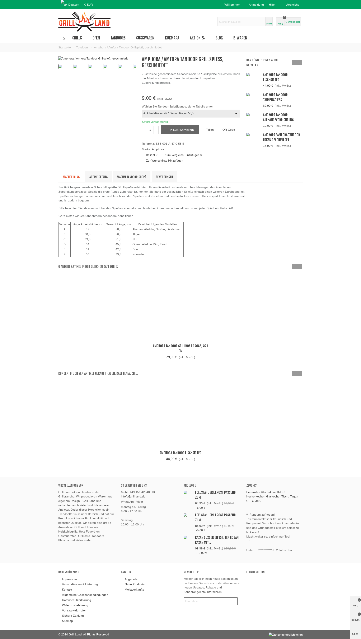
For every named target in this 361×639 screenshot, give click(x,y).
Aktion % (197, 37)
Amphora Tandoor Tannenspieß (275, 97)
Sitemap (67, 621)
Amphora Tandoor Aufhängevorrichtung (278, 117)
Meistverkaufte (134, 589)
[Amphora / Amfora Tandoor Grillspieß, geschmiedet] (93, 58)
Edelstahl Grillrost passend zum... (215, 495)
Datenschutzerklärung (76, 600)
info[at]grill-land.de (133, 496)
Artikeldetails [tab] (98, 177)
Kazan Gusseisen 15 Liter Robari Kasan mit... (217, 540)
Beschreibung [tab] (71, 177)
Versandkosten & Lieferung (80, 584)
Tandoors (118, 37)
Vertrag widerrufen (74, 610)
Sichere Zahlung (73, 615)
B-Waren (240, 37)
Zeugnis (251, 485)
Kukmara (172, 37)
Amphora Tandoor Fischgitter (275, 77)
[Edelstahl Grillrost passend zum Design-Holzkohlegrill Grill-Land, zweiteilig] (188, 514)
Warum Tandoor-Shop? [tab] (131, 177)
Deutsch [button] (73, 4)
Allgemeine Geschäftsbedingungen (85, 594)
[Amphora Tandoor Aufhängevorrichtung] (253, 114)
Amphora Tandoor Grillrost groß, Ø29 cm (180, 348)
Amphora (158, 149)
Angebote (190, 485)
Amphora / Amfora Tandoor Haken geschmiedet (281, 137)
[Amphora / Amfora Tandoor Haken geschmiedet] (237, 59)
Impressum (69, 579)
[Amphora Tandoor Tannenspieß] (253, 94)
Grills (77, 37)
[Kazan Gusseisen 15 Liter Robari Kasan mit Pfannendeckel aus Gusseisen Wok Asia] (188, 537)
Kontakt (67, 589)
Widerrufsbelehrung (75, 605)
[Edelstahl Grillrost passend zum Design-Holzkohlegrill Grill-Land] (188, 492)
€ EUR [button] (88, 4)
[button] (273, 4)
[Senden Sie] (233, 601)
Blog (219, 37)
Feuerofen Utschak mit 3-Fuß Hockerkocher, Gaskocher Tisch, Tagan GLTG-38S (272, 496)
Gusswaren (145, 37)
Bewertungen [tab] (164, 177)
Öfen (96, 37)
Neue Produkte (135, 584)
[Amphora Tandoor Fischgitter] (253, 74)
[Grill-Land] (84, 22)
